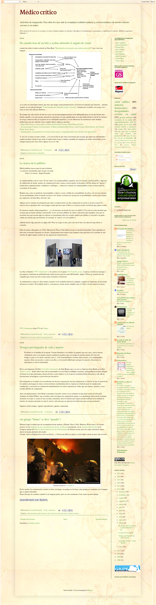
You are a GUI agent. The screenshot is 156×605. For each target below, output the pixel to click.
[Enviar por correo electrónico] (59, 150)
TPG (38, 328)
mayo (121, 513)
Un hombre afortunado (50, 369)
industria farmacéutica (121, 106)
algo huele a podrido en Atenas (70, 513)
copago (120, 129)
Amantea (120, 290)
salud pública (122, 101)
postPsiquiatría (122, 274)
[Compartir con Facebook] (66, 150)
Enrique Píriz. (120, 47)
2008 (119, 560)
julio (120, 507)
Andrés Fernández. (122, 45)
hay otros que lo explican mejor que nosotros (40, 337)
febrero (121, 523)
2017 (119, 473)
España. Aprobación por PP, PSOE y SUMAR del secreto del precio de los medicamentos (126, 266)
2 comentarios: (48, 412)
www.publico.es (70, 485)
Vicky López (120, 61)
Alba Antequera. (121, 43)
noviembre (122, 495)
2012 (119, 489)
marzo (121, 520)
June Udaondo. (120, 54)
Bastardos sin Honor (124, 353)
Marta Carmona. (121, 56)
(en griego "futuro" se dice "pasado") (40, 419)
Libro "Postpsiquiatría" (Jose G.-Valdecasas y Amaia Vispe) (130, 280)
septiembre (122, 501)
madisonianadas (31, 153)
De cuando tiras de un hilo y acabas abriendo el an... (127, 528)
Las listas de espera (130, 327)
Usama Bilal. (120, 58)
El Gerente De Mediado (125, 228)
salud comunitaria (123, 250)
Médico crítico (38, 11)
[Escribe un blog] (62, 150)
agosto (121, 504)
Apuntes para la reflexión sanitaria (125, 323)
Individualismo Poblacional (122, 451)
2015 (119, 480)
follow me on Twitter (129, 220)
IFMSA (126, 147)
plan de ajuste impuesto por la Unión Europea (51, 429)
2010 (119, 554)
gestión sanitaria (126, 117)
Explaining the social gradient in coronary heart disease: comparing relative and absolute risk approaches (58, 132)
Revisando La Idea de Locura (124, 383)
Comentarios (121, 160)
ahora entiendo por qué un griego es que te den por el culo (43, 513)
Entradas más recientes (27, 519)
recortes (127, 143)
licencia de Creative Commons (125, 464)
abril (120, 517)
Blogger (89, 590)
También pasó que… (123, 292)
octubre (121, 498)
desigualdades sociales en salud (125, 112)
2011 (119, 551)
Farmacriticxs (121, 360)
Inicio (65, 519)
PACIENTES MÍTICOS (124, 301)
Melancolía (120, 355)
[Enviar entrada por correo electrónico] (55, 150)
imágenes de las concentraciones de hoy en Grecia (48, 427)
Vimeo (45, 328)
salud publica (41, 153)
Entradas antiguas (101, 519)
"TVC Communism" (41, 271)
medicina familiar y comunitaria (125, 127)
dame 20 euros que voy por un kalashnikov (125, 137)
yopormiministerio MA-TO (125, 122)
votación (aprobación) (89, 427)
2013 (119, 486)
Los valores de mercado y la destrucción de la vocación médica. (125, 346)
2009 (119, 557)
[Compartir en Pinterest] (68, 150)
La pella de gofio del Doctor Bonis (124, 341)
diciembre (122, 492)
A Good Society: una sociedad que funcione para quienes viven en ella (125, 254)
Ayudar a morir (25, 371)
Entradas (120, 156)
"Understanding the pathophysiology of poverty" (59, 107)
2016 (119, 476)
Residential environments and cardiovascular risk (73, 48)
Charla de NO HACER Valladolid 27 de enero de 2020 (130, 313)
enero (121, 547)
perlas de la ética (125, 124)
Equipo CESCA (122, 261)
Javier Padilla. (120, 49)
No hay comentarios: (50, 334)
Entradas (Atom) (34, 523)
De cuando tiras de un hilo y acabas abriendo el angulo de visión (55, 43)
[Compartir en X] (64, 150)
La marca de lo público (32, 163)
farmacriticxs (119, 136)
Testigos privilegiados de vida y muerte (41, 347)
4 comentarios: (48, 150)
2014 (119, 483)
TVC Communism (26, 328)
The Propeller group (74, 271)
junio (121, 510)
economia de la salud (123, 119)
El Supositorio (122, 307)
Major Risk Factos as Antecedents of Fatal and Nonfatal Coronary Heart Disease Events (51, 124)
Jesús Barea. (119, 52)
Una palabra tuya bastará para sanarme (126, 298)
